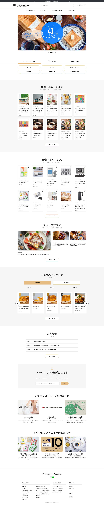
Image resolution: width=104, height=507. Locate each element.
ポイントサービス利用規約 (58, 488)
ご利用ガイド (24, 493)
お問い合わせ (38, 495)
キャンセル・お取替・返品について (43, 493)
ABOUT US (24, 486)
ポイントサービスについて (58, 486)
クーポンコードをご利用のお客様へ (43, 490)
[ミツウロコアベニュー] (21, 5)
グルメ (29, 288)
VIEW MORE (52, 144)
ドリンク (74, 288)
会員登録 (70, 486)
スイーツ (52, 288)
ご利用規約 (24, 488)
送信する (41, 5)
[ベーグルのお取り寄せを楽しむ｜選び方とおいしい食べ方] (61, 235)
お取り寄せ (37, 282)
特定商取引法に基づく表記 (27, 490)
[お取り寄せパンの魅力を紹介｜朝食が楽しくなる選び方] (78, 235)
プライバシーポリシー (26, 492)
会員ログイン (71, 488)
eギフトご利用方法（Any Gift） (42, 492)
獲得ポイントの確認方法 (57, 490)
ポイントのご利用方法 (57, 492)
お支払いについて (25, 497)
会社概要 (38, 497)
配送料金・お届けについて (41, 486)
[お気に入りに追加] (28, 94)
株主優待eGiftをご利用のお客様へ (52, 1)
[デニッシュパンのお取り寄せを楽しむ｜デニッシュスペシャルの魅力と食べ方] (34, 241)
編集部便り (71, 496)
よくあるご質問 (25, 495)
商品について (24, 499)
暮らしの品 (66, 282)
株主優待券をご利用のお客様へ (42, 488)
